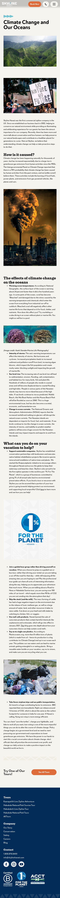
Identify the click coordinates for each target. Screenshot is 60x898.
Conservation (9, 831)
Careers (6, 839)
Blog (5, 843)
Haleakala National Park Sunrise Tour (19, 805)
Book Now (34, 4)
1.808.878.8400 (10, 854)
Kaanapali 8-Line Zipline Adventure (18, 801)
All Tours (7, 816)
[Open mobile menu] (54, 4)
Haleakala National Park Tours (16, 813)
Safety (6, 835)
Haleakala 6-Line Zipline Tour (16, 809)
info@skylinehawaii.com (13, 858)
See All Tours (44, 772)
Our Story (7, 828)
